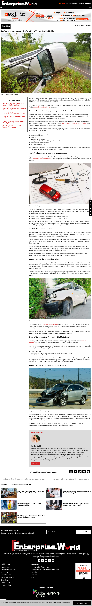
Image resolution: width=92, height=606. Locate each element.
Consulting (6, 26)
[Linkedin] (90, 201)
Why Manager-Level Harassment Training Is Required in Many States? (77, 492)
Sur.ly (86, 574)
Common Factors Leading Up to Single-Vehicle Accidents (13, 104)
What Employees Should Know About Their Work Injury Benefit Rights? (31, 516)
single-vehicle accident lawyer (41, 107)
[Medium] (90, 208)
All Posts (35, 463)
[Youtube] (90, 211)
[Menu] (90, 7)
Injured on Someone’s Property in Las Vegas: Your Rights (29, 504)
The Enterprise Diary (72, 3)
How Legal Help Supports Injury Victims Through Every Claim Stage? (76, 504)
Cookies (22, 604)
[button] (71, 471)
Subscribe (88, 3)
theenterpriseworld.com (83, 570)
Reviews (81, 3)
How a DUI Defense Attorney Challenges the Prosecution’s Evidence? (30, 492)
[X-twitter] (90, 204)
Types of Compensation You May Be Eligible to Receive (14, 122)
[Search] (1, 7)
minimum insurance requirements (42, 159)
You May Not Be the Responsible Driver (14, 117)
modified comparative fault (50, 324)
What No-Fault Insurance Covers (14, 113)
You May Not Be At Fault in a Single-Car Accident (13, 126)
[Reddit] (90, 214)
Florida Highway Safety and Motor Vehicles (74, 123)
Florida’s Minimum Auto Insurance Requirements (14, 109)
